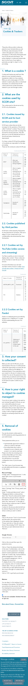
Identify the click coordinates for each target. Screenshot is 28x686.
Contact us (15, 614)
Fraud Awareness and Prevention (11, 647)
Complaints (5, 641)
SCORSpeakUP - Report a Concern (11, 644)
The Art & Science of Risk (10, 630)
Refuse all (19, 680)
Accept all (7, 680)
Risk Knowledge (7, 633)
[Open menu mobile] (26, 2)
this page (20, 676)
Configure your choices (13, 683)
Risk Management (8, 635)
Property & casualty (9, 621)
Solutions (5, 619)
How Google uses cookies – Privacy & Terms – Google (13, 268)
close (24, 659)
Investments (6, 626)
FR (17, 2)
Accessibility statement (8, 653)
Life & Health (6, 624)
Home (3, 10)
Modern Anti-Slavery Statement (11, 650)
